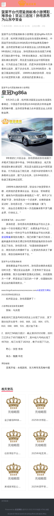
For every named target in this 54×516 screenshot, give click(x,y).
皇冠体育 (21, 514)
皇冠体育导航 (12, 514)
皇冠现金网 (29, 514)
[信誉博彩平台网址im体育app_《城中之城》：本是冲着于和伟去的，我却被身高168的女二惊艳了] (13, 438)
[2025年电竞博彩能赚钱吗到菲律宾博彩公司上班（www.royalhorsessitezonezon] (41, 438)
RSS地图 (36, 510)
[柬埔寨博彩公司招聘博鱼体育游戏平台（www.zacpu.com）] (13, 472)
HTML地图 (45, 510)
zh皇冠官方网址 (43, 290)
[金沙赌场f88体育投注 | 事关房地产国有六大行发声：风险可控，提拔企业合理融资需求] (13, 405)
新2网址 (43, 514)
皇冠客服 (6, 237)
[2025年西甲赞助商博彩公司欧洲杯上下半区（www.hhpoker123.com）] (41, 472)
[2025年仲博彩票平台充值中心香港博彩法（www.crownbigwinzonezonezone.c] (41, 405)
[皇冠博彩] (27, 3)
